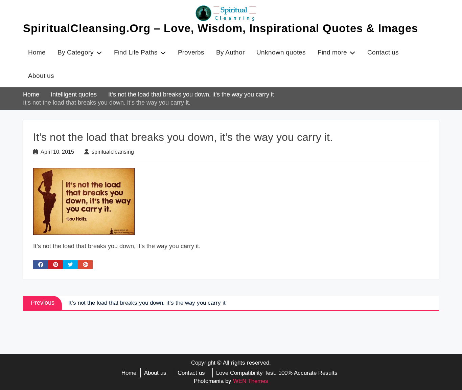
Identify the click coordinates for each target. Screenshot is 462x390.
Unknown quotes (281, 52)
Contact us (383, 52)
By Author (230, 52)
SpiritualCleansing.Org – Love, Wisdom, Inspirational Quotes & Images (220, 28)
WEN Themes (250, 381)
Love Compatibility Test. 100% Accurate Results (277, 373)
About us (41, 75)
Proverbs (191, 52)
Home (37, 52)
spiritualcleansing (113, 152)
